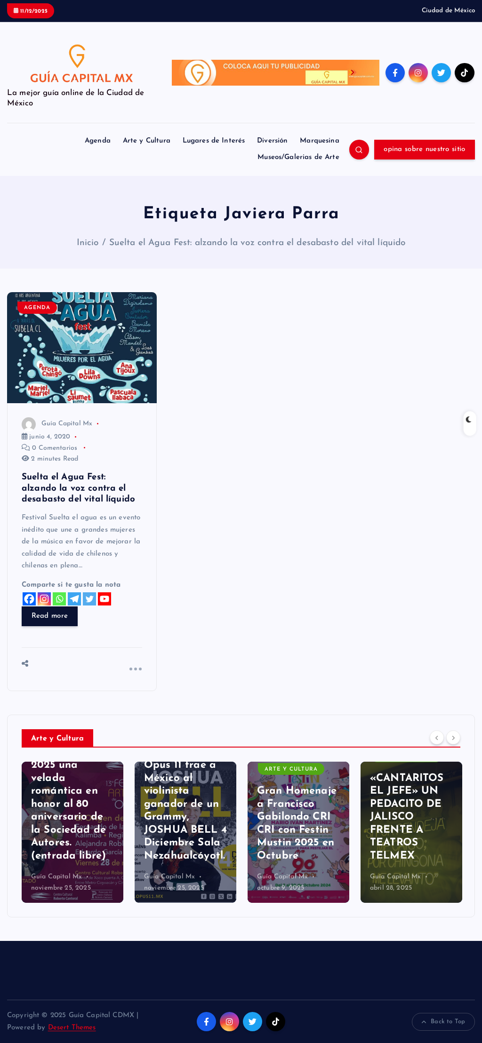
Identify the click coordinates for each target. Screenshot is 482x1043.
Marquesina (319, 140)
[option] (72, 832)
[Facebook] (29, 598)
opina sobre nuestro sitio (424, 149)
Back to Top (448, 1022)
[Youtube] (104, 598)
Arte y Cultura (146, 140)
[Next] (453, 738)
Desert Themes (72, 1027)
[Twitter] (89, 598)
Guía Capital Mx (66, 423)
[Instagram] (44, 598)
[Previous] (437, 738)
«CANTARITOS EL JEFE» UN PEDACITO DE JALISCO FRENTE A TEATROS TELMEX (407, 817)
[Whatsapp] (59, 598)
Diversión (272, 140)
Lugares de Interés (214, 140)
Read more (50, 616)
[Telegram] (74, 598)
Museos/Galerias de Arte (298, 157)
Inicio (88, 243)
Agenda (98, 140)
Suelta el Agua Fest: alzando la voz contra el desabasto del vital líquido (257, 243)
